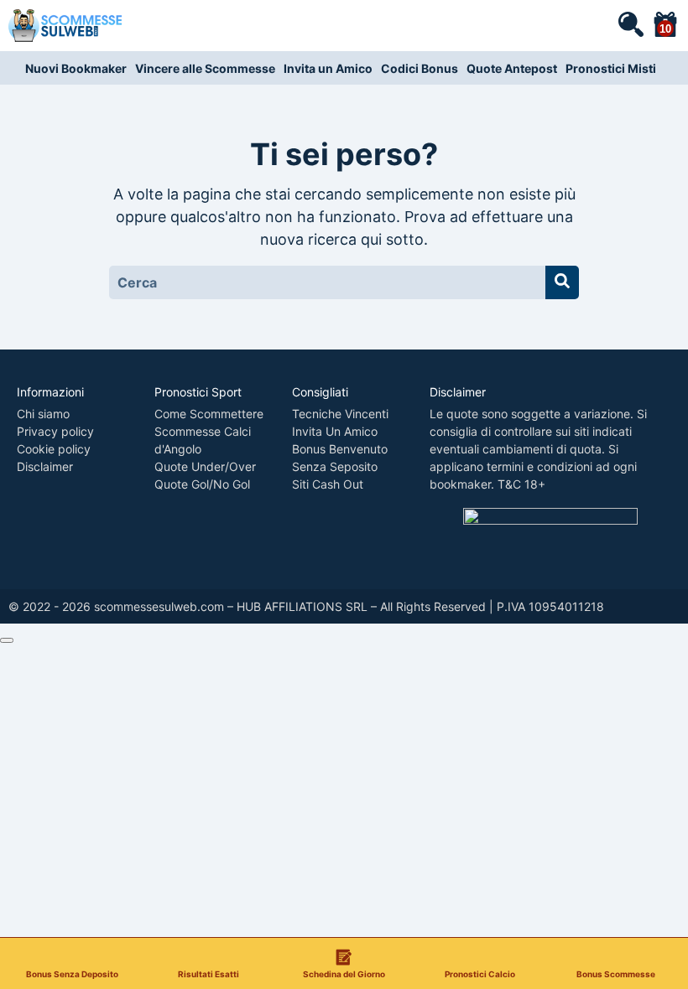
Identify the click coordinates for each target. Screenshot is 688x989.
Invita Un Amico (335, 431)
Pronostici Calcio (480, 973)
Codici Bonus (419, 68)
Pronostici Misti (611, 68)
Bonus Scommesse (615, 973)
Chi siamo (43, 413)
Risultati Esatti (208, 973)
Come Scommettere (208, 413)
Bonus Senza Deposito (72, 973)
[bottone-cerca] (562, 282)
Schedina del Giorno (344, 973)
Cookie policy (54, 449)
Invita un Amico (328, 68)
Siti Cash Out (327, 484)
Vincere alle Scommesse (205, 68)
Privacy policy (55, 431)
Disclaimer (45, 466)
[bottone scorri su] (6, 640)
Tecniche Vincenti (340, 413)
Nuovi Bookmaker (76, 68)
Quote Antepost (511, 68)
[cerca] (630, 23)
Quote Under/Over (205, 466)
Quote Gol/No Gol (202, 484)
